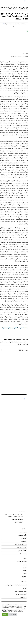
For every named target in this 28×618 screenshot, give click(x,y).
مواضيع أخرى (23, 553)
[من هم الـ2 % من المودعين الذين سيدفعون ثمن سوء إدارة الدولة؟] (14, 41)
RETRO (25, 571)
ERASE (25, 565)
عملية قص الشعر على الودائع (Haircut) (18, 9)
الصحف (2, 7)
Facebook (25, 57)
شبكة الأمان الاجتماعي (21, 544)
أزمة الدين (24, 538)
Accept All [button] (5, 615)
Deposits (18, 339)
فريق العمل (23, 597)
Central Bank (11, 339)
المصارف (13, 342)
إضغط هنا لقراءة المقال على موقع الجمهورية (15, 328)
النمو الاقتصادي (22, 550)
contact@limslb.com (17, 519)
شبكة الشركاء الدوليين (21, 591)
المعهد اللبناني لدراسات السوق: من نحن (16, 585)
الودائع (26, 344)
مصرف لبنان (20, 344)
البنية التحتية (23, 532)
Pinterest (13, 57)
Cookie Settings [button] (12, 615)
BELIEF (25, 7)
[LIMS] (14, 1)
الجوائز (25, 588)
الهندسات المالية (5, 342)
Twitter (19, 57)
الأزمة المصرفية (8, 7)
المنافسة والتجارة (22, 547)
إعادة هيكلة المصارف (17, 7)
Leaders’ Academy (22, 562)
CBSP (25, 574)
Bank (5, 339)
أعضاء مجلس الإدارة (21, 594)
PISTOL (24, 577)
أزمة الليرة (24, 541)
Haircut (26, 342)
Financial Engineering (21, 340)
